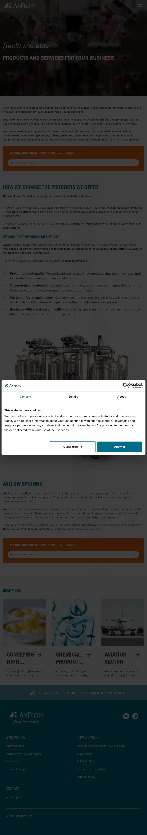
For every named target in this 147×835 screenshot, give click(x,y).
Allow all (120, 446)
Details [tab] (73, 396)
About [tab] (121, 396)
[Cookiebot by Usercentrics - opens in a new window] (126, 385)
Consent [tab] (25, 396)
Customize (70, 446)
